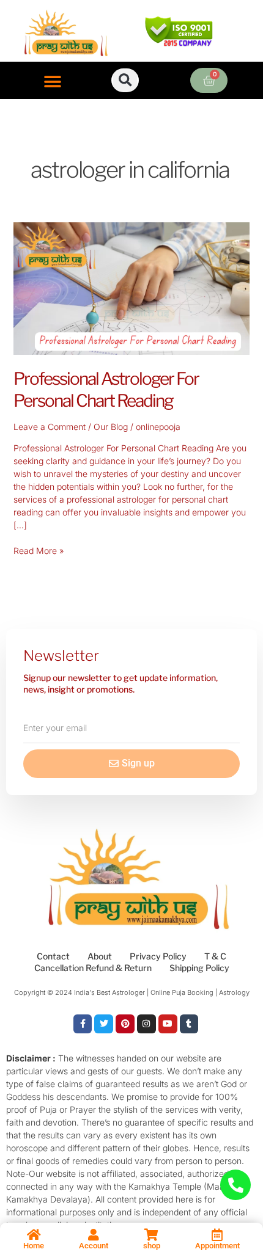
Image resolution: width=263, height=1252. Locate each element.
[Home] (34, 1235)
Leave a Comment (49, 426)
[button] (53, 81)
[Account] (93, 1235)
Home (33, 1245)
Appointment (217, 1245)
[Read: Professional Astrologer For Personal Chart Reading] (131, 287)
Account (93, 1245)
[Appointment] (217, 1235)
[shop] (152, 1235)
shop (151, 1245)
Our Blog (111, 426)
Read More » (38, 550)
